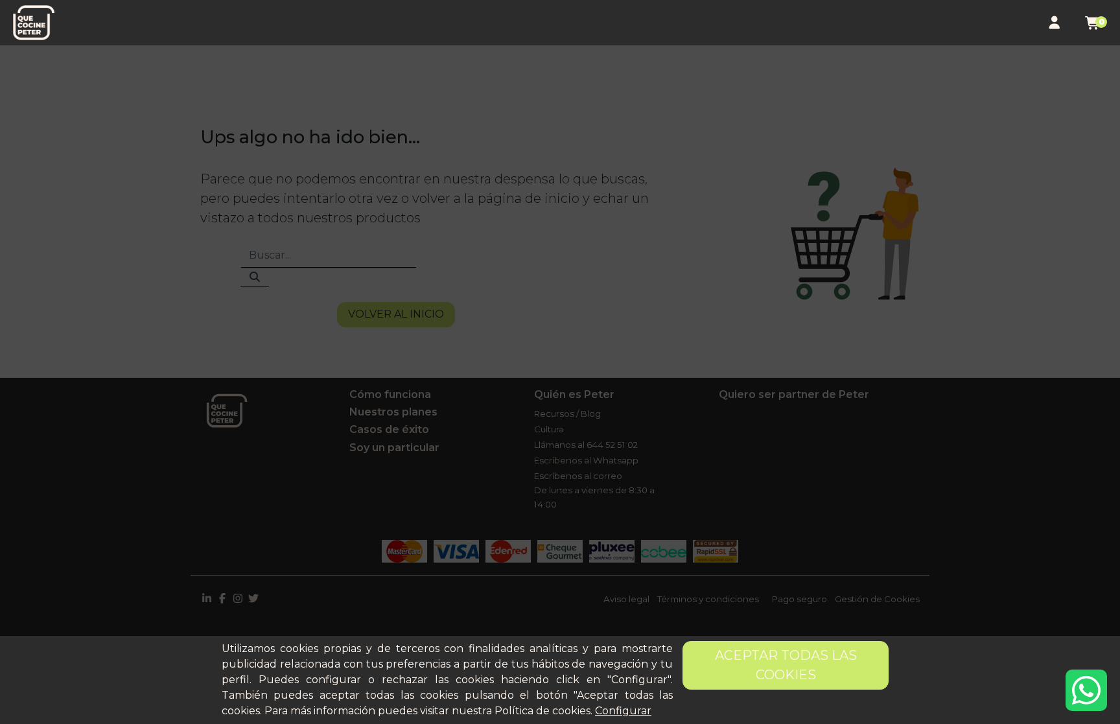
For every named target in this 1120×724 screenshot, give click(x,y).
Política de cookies (542, 711)
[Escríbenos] (1086, 690)
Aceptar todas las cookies (786, 665)
